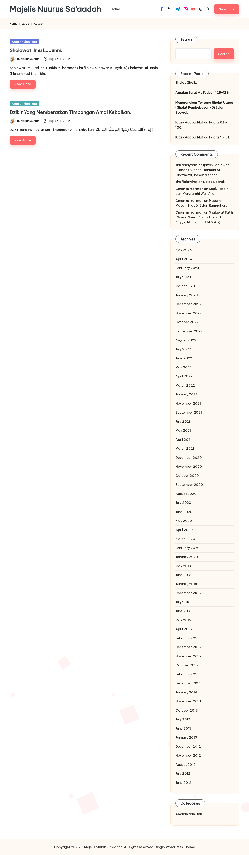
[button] (226, 9)
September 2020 (189, 484)
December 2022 (188, 304)
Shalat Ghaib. (186, 82)
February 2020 (187, 548)
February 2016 (187, 638)
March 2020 (185, 539)
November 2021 (188, 403)
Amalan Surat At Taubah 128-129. (202, 92)
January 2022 (186, 394)
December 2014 (188, 683)
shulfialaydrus (186, 165)
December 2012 (188, 746)
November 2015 (188, 656)
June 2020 (183, 512)
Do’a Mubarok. (214, 182)
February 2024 (187, 268)
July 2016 (182, 602)
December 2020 (188, 457)
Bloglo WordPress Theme (175, 847)
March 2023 (185, 286)
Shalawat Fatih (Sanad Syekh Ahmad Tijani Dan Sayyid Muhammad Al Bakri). (204, 217)
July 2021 (182, 421)
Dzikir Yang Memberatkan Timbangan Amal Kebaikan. (70, 112)
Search (186, 39)
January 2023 (186, 295)
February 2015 (187, 674)
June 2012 (183, 782)
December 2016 (188, 593)
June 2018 (183, 575)
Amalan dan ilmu (24, 42)
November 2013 (188, 701)
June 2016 (183, 611)
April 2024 (184, 259)
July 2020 (183, 502)
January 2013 (186, 737)
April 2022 (184, 376)
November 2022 (188, 313)
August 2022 (185, 340)
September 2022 (189, 331)
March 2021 (184, 448)
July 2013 (182, 719)
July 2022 (183, 349)
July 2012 (182, 773)
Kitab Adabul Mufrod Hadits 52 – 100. (201, 124)
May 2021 (183, 430)
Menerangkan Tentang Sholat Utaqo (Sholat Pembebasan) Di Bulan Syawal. (204, 107)
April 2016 (183, 629)
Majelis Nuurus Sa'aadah (55, 9)
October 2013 (186, 710)
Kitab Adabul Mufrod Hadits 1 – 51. (202, 137)
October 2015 (186, 665)
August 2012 (185, 764)
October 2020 (187, 476)
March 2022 (185, 385)
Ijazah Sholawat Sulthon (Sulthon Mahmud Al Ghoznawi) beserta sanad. (202, 170)
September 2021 (188, 412)
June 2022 (183, 358)
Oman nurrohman (189, 189)
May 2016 (183, 620)
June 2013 (183, 728)
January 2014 (186, 692)
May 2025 (183, 250)
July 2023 (183, 277)
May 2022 (183, 367)
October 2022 (187, 322)
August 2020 (185, 494)
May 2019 (183, 566)
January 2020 (186, 557)
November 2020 (188, 466)
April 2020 (184, 530)
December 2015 (188, 647)
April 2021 (183, 439)
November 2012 (188, 755)
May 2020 (183, 521)
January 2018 (186, 584)
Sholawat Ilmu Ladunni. (36, 50)
